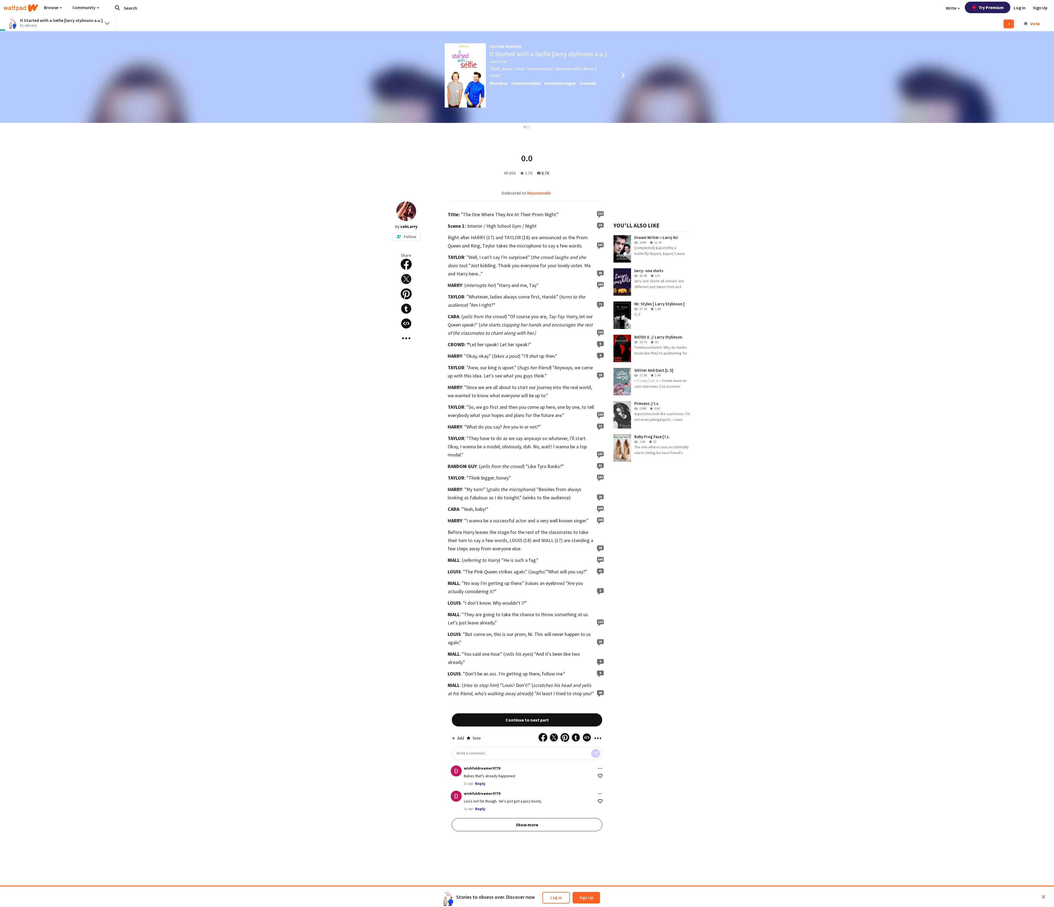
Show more (527, 824)
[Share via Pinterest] (406, 293)
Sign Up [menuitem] (1040, 7)
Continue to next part (527, 720)
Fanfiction (498, 62)
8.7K (546, 173)
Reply (480, 783)
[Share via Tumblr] (406, 308)
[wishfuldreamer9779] (456, 770)
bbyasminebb (539, 193)
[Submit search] (117, 7)
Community (84, 7)
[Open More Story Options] (406, 338)
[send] (595, 753)
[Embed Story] (406, 323)
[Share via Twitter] (406, 279)
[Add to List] (1008, 23)
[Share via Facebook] (406, 264)
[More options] (600, 768)
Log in (556, 897)
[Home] (21, 8)
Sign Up (586, 897)
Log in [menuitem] (1019, 7)
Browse (51, 7)
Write (951, 8)
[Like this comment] (600, 776)
